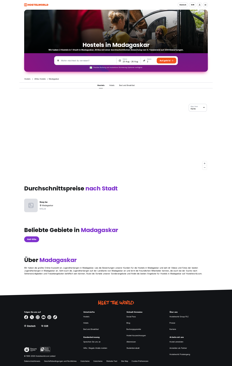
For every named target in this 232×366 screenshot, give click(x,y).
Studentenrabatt (133, 348)
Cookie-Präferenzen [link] (140, 361)
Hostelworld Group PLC (179, 317)
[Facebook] (26, 317)
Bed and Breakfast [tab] (127, 85)
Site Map (124, 361)
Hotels (86, 323)
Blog (128, 323)
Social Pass (131, 317)
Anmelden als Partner (178, 348)
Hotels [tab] (112, 85)
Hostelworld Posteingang (180, 354)
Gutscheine (85, 361)
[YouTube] (43, 317)
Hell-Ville (31, 239)
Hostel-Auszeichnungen (136, 335)
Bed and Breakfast (91, 329)
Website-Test (111, 361)
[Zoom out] (205, 167)
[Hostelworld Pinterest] (49, 317)
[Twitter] (32, 317)
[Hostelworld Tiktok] (55, 317)
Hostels (86, 317)
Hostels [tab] (101, 85)
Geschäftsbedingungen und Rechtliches (60, 361)
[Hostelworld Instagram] (38, 317)
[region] (116, 137)
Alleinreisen (131, 342)
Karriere (173, 329)
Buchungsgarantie (134, 329)
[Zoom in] (205, 163)
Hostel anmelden (176, 342)
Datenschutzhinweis (32, 361)
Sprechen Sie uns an (92, 342)
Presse (172, 323)
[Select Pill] (199, 4)
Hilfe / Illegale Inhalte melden (95, 348)
